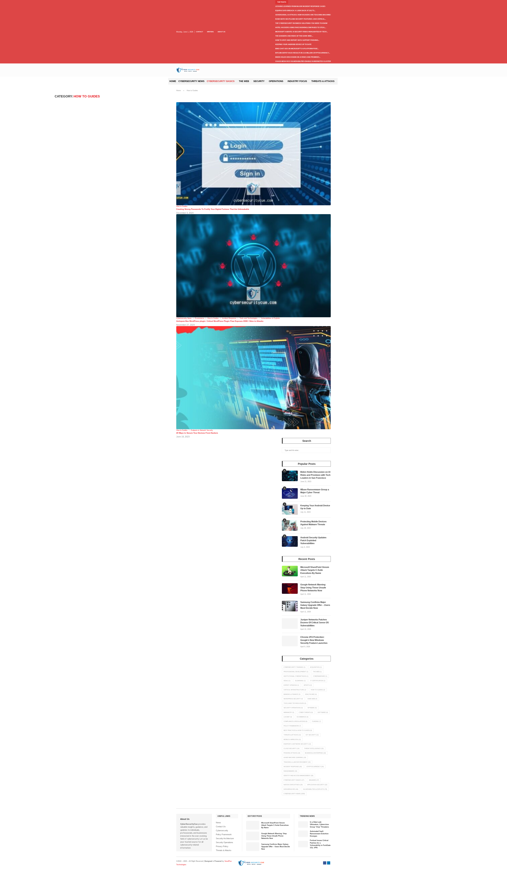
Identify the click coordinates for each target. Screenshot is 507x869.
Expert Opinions (291, 685)
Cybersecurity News (191, 81)
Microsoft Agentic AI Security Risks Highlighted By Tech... (301, 32)
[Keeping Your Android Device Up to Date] (290, 509)
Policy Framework (292, 726)
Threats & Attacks (322, 81)
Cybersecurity (222, 830)
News (218, 823)
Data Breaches (291, 789)
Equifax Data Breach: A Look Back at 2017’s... (295, 11)
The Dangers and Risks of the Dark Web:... (294, 36)
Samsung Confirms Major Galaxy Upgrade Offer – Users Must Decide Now (315, 605)
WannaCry (289, 712)
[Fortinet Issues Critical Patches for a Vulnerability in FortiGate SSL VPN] (303, 844)
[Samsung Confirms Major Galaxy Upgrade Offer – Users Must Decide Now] (290, 606)
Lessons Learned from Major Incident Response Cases (300, 6)
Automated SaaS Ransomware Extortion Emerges (319, 833)
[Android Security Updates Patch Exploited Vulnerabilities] (290, 541)
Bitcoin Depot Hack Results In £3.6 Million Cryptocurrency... (302, 53)
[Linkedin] (328, 863)
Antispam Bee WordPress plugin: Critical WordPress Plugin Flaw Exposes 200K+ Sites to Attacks (219, 321)
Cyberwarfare (320, 676)
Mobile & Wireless (292, 739)
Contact (199, 32)
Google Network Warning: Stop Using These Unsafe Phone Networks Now (313, 587)
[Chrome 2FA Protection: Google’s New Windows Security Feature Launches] (290, 641)
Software (323, 712)
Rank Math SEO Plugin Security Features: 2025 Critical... (300, 19)
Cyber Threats (306, 712)
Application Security (317, 784)
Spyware (312, 708)
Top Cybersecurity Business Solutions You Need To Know (301, 23)
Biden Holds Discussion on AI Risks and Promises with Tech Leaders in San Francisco (315, 475)
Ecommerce (302, 717)
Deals (287, 680)
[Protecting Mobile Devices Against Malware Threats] (290, 525)
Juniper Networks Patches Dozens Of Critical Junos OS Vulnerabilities (314, 623)
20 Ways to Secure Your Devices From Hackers (197, 433)
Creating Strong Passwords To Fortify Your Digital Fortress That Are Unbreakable (212, 209)
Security (258, 81)
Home (172, 81)
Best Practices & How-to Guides (298, 730)
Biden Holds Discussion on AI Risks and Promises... (297, 57)
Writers (210, 32)
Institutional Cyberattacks (296, 676)
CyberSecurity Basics (220, 81)
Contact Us (221, 826)
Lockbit (288, 717)
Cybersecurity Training (294, 667)
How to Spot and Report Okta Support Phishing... (297, 40)
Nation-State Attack (293, 784)
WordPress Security (293, 699)
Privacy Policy (222, 846)
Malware (314, 780)
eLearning (300, 680)
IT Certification (317, 680)
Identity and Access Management (298, 775)
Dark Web (312, 699)
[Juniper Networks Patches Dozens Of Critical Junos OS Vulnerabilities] (290, 623)
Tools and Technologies (295, 703)
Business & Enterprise (315, 753)
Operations (276, 81)
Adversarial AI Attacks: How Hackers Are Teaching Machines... (304, 15)
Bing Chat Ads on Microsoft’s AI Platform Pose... (297, 49)
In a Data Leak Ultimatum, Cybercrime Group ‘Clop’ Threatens (319, 824)
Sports (308, 685)
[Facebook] (324, 863)
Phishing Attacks (292, 753)
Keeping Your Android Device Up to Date (293, 44)
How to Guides (318, 690)
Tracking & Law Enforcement (297, 762)
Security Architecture (225, 838)
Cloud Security (291, 748)
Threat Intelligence (314, 748)
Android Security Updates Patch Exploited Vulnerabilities (313, 540)
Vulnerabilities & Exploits (315, 789)
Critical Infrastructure (295, 690)
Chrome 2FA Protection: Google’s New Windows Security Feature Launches (313, 640)
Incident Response (293, 766)
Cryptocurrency (315, 766)
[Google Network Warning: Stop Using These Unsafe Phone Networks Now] (290, 588)
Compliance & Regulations (295, 721)
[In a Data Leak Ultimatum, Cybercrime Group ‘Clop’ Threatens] (303, 824)
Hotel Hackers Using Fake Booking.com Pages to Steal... (300, 27)
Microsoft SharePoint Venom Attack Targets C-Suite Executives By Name (314, 570)
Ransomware (290, 771)
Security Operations (293, 708)
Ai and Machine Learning (295, 757)
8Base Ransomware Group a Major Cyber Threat (314, 491)
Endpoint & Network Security (297, 744)
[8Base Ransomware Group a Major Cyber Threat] (290, 493)
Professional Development (296, 671)
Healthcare (311, 694)
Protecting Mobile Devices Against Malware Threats (313, 523)
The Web (244, 81)
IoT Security (312, 735)
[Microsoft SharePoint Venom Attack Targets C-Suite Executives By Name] (290, 571)
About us (221, 32)
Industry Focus (297, 81)
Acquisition (316, 667)
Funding (316, 721)
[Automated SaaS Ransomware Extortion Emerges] (303, 834)
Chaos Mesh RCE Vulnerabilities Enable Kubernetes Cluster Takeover (307, 61)
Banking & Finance (292, 694)
